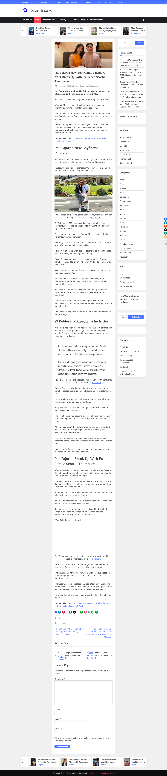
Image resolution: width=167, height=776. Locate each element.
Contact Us (90, 2)
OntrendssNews (41, 10)
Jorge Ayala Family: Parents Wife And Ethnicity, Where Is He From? (65, 654)
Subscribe (136, 317)
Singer (122, 240)
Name (58, 709)
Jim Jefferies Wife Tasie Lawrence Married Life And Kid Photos (131, 85)
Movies (123, 218)
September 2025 (127, 137)
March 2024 (125, 154)
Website (58, 728)
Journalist (27, 20)
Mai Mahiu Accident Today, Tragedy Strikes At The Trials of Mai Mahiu (104, 29)
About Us (25, 2)
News (97, 33)
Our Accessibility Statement (73, 2)
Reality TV (64, 20)
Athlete (123, 188)
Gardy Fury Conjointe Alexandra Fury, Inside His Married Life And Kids (41, 760)
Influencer (124, 205)
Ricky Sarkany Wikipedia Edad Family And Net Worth (136, 29)
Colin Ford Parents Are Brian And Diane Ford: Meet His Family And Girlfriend (131, 94)
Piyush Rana (79, 86)
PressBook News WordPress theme (101, 773)
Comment (60, 679)
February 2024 (126, 159)
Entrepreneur (132, 33)
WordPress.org (126, 286)
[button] (56, 612)
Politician (124, 227)
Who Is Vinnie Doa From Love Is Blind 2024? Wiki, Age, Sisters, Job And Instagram (71, 29)
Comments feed (127, 282)
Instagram (94, 217)
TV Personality (126, 248)
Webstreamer (125, 253)
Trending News (49, 20)
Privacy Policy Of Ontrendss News (110, 2)
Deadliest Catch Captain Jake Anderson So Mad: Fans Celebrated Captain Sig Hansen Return (40, 29)
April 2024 (124, 150)
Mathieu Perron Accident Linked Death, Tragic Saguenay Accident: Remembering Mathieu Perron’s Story (136, 760)
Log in (122, 273)
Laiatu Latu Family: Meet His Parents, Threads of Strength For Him (103, 760)
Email (58, 719)
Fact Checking (55, 2)
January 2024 (126, 163)
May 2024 (124, 146)
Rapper (123, 231)
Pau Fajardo (62, 623)
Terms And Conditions (39, 2)
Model (122, 214)
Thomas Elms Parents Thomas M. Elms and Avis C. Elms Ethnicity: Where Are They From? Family (73, 760)
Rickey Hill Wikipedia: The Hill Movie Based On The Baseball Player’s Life (131, 62)
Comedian (124, 197)
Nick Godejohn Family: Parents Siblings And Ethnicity (92, 654)
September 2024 (127, 142)
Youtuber (124, 257)
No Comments (94, 86)
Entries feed (125, 278)
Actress (123, 184)
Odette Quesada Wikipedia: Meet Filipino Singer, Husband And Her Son (132, 104)
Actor (122, 180)
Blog (37, 20)
